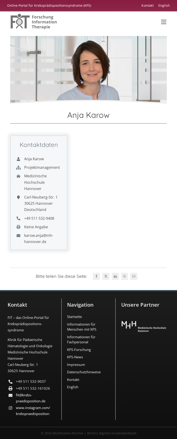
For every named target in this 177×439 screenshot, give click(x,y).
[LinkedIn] (115, 276)
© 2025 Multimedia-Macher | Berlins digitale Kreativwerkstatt (88, 433)
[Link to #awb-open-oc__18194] (163, 22)
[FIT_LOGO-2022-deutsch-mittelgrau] (34, 16)
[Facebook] (96, 276)
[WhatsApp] (124, 276)
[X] (106, 276)
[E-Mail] (134, 276)
